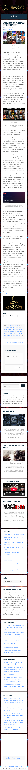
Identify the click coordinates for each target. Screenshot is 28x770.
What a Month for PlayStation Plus (12, 557)
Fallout (13, 329)
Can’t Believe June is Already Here (12, 563)
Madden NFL (13, 331)
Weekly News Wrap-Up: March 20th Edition (13, 341)
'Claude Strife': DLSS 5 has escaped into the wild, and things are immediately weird (14, 627)
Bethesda (11, 327)
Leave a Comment (8, 29)
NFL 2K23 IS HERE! (8, 560)
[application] (14, 489)
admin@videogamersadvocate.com (11, 293)
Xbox (5, 337)
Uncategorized (14, 325)
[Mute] (20, 494)
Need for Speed (8, 333)
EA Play (9, 329)
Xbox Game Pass (11, 337)
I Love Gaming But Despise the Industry (14, 534)
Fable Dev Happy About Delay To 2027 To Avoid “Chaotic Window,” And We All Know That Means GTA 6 (13, 722)
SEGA (13, 333)
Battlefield (6, 327)
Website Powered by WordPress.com (13, 766)
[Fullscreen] (23, 494)
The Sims (12, 335)
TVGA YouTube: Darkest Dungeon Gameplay (14, 342)
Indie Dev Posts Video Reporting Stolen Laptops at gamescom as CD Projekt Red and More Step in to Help (14, 669)
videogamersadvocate (20, 27)
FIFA (17, 329)
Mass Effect (20, 331)
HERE (16, 611)
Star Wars (18, 333)
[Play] (5, 494)
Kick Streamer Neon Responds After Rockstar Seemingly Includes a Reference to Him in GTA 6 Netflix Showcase (14, 679)
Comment (17, 367)
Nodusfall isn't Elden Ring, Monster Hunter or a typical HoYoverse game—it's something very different (13, 645)
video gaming (19, 335)
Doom (5, 329)
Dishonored (18, 327)
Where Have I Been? (9, 566)
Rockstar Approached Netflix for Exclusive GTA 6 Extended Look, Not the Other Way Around (14, 686)
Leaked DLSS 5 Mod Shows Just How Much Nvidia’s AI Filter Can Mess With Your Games (13, 715)
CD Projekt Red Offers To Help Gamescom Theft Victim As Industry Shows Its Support (13, 708)
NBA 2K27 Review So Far (10, 674)
